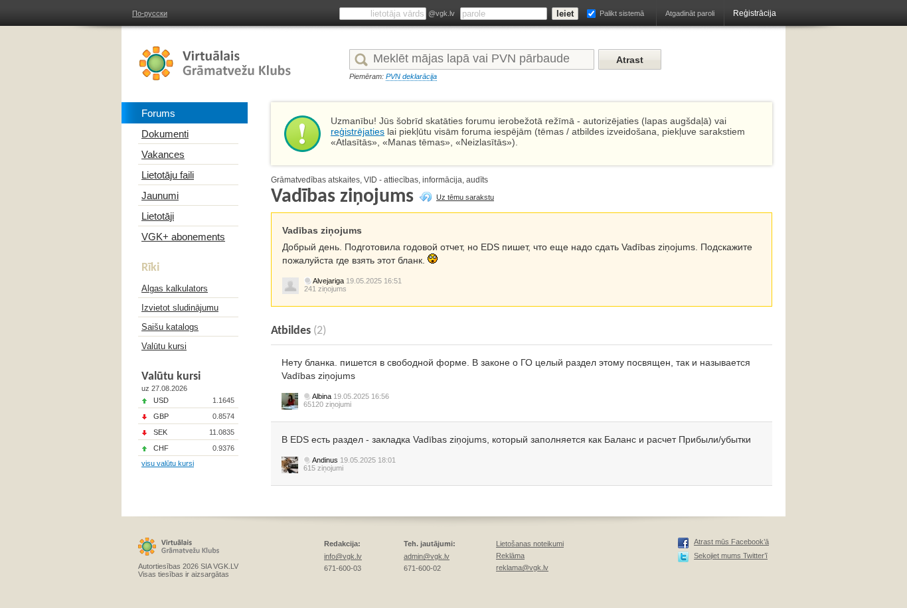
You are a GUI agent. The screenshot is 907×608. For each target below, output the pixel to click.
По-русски (149, 13)
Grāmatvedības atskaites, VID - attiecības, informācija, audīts (379, 180)
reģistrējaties (357, 131)
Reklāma (510, 556)
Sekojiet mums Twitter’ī (731, 556)
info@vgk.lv (343, 556)
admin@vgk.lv (427, 556)
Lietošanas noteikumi (530, 544)
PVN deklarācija (411, 76)
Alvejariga (328, 281)
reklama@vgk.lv (522, 567)
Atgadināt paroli (689, 13)
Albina (321, 396)
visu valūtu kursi (167, 463)
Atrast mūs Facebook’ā (731, 542)
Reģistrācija (754, 13)
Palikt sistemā (622, 13)
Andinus (325, 460)
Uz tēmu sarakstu (465, 197)
